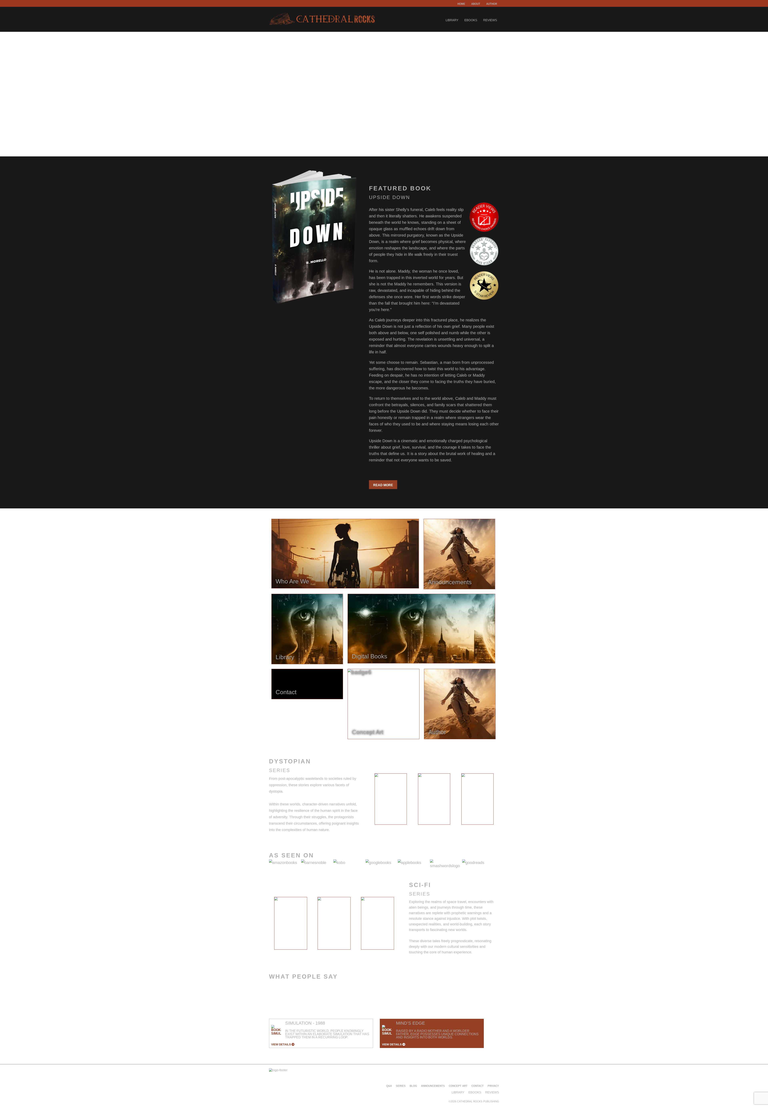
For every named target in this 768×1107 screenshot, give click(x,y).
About (475, 3)
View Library (285, 130)
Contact (477, 1085)
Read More (383, 485)
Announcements (433, 1085)
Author (491, 3)
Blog (413, 1085)
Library (452, 20)
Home (461, 3)
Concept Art (458, 1085)
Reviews (490, 20)
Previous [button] (365, 800)
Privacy (493, 1085)
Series (401, 1085)
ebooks (470, 20)
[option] (391, 799)
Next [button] (502, 800)
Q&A (389, 1085)
